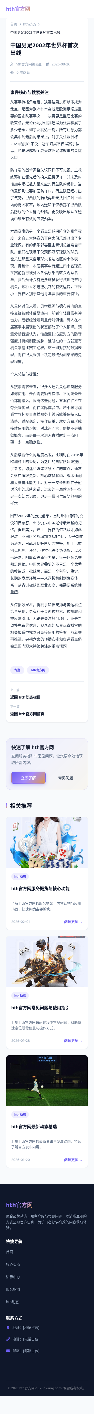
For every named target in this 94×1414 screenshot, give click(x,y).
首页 (13, 24)
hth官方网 (18, 8)
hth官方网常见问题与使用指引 (40, 1008)
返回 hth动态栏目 (25, 697)
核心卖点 (13, 1264)
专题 (17, 670)
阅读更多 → (73, 921)
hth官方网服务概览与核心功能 (40, 888)
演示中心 (13, 1276)
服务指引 (13, 1289)
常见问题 (65, 777)
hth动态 (29, 24)
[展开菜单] (83, 9)
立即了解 (28, 777)
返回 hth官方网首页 (27, 713)
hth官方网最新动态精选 (34, 1126)
